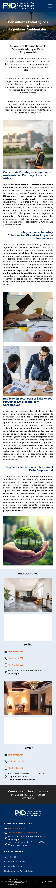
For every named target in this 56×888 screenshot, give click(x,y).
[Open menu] (50, 6)
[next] (48, 595)
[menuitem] (28, 857)
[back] (8, 595)
